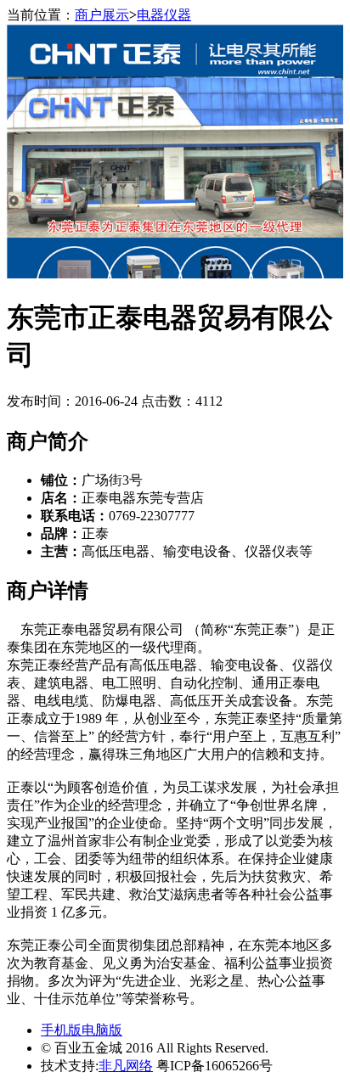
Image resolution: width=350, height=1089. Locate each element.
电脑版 (102, 1030)
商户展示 (102, 15)
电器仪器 (164, 15)
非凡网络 (126, 1065)
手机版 (61, 1030)
